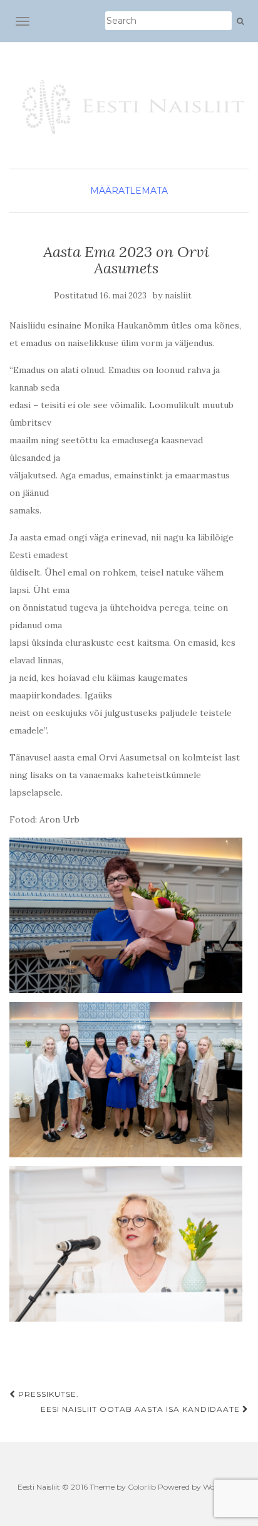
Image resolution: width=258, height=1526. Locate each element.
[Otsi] (240, 21)
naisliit (178, 295)
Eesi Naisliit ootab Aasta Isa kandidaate (141, 1409)
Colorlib (142, 1487)
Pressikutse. (47, 1394)
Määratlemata (129, 190)
